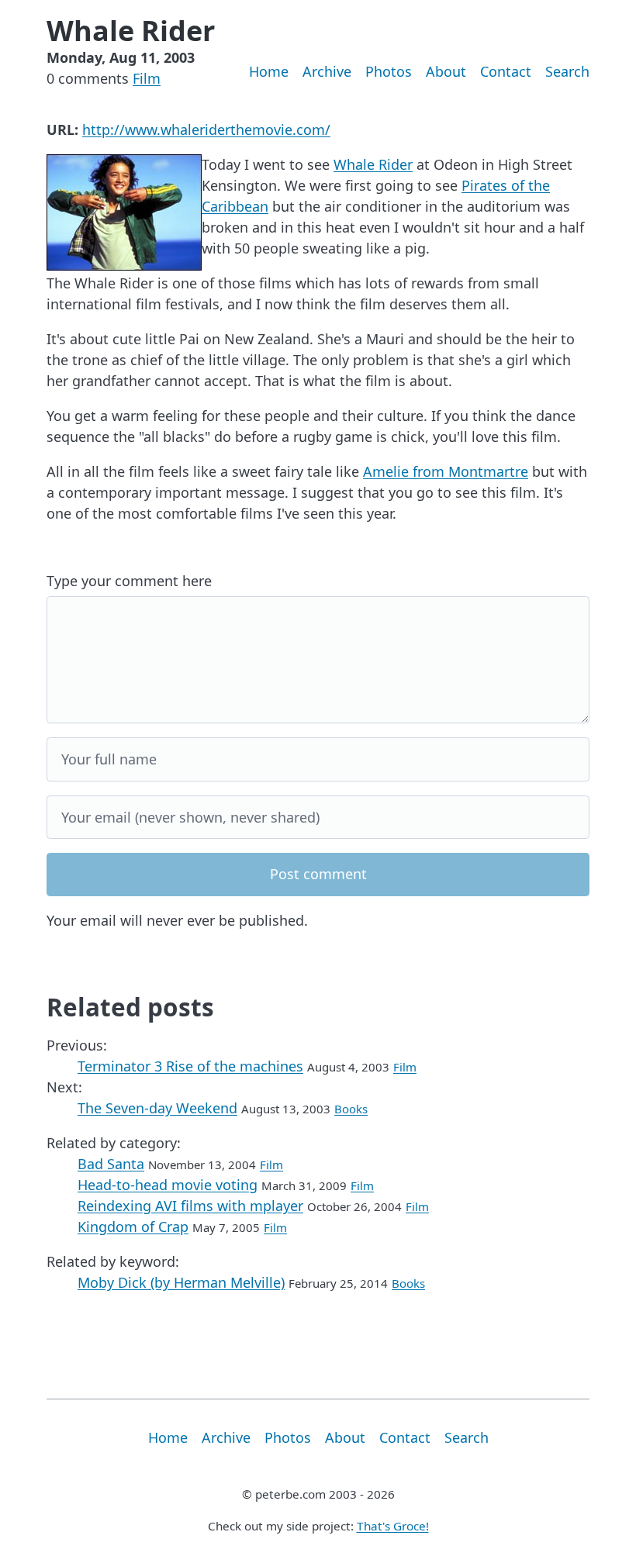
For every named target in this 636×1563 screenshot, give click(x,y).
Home (269, 71)
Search (567, 71)
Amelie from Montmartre (445, 471)
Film (147, 78)
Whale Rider (373, 164)
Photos (388, 71)
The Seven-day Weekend (157, 1108)
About (446, 71)
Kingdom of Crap (133, 1226)
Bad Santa (111, 1163)
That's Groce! (393, 1526)
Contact (505, 71)
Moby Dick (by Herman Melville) (181, 1282)
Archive (326, 71)
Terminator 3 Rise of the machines (190, 1066)
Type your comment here (129, 580)
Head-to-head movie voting (168, 1184)
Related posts (130, 1006)
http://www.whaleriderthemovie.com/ (206, 129)
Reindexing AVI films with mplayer (190, 1205)
